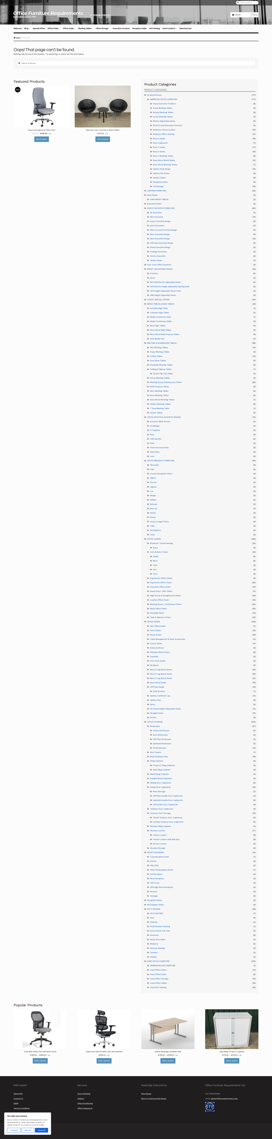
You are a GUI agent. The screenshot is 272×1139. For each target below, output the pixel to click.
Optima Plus (155, 700)
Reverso (153, 892)
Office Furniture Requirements (48, 13)
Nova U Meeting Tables (163, 156)
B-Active (154, 273)
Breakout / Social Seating (161, 543)
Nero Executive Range (160, 234)
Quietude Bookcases (162, 744)
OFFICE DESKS (153, 622)
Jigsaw (153, 487)
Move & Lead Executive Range (163, 230)
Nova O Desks (159, 147)
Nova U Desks (159, 152)
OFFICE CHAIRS (154, 539)
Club (152, 469)
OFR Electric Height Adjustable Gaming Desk (169, 286)
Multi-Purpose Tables (159, 387)
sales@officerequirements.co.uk (224, 1099)
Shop (26, 28)
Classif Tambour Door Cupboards (167, 818)
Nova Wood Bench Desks (164, 160)
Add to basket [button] (41, 139)
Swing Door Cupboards (160, 787)
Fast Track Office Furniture (159, 265)
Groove (153, 482)
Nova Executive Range (160, 239)
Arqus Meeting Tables (162, 108)
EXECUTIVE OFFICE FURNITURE (161, 208)
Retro (152, 704)
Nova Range (146, 1094)
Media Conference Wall (160, 317)
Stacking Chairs (157, 613)
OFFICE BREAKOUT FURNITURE (160, 461)
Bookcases (155, 726)
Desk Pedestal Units (159, 757)
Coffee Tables (156, 356)
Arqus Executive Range (160, 221)
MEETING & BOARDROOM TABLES (162, 343)
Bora (152, 434)
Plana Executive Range (160, 247)
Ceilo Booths (156, 439)
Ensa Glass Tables (158, 360)
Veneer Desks (156, 260)
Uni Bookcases (159, 748)
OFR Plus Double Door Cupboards (168, 796)
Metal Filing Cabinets (159, 774)
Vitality (153, 957)
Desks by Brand (157, 648)
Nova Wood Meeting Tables (165, 165)
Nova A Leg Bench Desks (161, 670)
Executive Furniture (121, 28)
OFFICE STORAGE (155, 722)
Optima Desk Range (161, 169)
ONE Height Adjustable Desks (163, 295)
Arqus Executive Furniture (164, 104)
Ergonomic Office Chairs (161, 582)
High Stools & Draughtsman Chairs (165, 596)
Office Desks (68, 28)
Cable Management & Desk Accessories (167, 639)
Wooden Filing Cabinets (160, 826)
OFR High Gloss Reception (161, 887)
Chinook (153, 922)
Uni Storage (158, 186)
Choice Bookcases (161, 730)
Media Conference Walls (161, 321)
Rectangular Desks (155, 905)
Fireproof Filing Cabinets (164, 765)
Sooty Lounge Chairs (159, 522)
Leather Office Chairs (159, 600)
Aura (152, 918)
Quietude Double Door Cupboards (168, 800)
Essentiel (154, 656)
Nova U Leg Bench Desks (161, 678)
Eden (152, 443)
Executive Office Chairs (160, 587)
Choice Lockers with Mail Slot (166, 839)
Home (18, 38)
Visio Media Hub (157, 339)
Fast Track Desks (157, 661)
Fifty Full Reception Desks (161, 870)
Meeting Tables (84, 28)
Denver (153, 861)
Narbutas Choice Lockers (164, 130)
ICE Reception (156, 874)
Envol (152, 278)
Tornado (154, 952)
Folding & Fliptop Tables (160, 369)
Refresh (153, 504)
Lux (151, 491)
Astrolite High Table (159, 308)
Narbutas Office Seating (163, 134)
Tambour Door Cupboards (161, 809)
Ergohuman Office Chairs (161, 578)
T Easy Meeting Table (159, 408)
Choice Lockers (160, 835)
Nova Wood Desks (158, 683)
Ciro (155, 569)
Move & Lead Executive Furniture (167, 125)
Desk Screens (159, 691)
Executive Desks (154, 204)
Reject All (28, 1130)
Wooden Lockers (157, 831)
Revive (153, 513)
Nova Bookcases (160, 735)
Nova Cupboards (160, 143)
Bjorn (155, 561)
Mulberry (154, 944)
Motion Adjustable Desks (164, 121)
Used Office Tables (158, 983)
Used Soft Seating (158, 987)
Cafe (155, 565)
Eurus (155, 548)
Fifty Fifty (154, 865)
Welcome (18, 28)
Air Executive (156, 212)
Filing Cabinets (156, 761)
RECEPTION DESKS (155, 852)
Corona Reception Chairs (161, 474)
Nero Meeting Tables (159, 391)
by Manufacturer (154, 95)
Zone (152, 535)
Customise (14, 1130)
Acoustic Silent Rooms (160, 421)
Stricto (153, 717)
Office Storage (102, 28)
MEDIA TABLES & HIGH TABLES (160, 304)
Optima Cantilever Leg (160, 696)
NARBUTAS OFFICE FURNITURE (163, 99)
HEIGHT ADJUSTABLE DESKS (159, 269)
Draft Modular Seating (160, 926)
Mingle (153, 495)
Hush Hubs (154, 452)
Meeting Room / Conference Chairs (165, 604)
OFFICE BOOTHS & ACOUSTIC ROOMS (164, 417)
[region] (27, 1123)
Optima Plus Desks (161, 173)
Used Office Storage (159, 979)
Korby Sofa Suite (157, 939)
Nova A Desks (159, 138)
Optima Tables (159, 178)
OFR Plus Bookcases (162, 739)
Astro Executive (157, 226)
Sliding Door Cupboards (160, 783)
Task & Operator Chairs (160, 617)
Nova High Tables (157, 326)
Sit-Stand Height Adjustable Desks (165, 709)
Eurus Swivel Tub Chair (160, 931)
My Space (154, 665)
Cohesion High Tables (159, 313)
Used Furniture (168, 28)
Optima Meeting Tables (160, 404)
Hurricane (154, 935)
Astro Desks (155, 630)
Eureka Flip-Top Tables (163, 374)
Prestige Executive (158, 252)
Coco (155, 574)
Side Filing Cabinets (161, 770)
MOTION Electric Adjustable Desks (165, 282)
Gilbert (153, 478)
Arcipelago (155, 426)
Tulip (152, 526)
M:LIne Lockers (159, 844)
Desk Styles (152, 195)
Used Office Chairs (158, 970)
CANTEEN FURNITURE (156, 191)
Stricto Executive (158, 256)
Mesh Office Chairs (158, 609)
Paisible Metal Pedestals (161, 778)
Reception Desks (139, 28)
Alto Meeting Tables (159, 347)
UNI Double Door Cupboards (165, 804)
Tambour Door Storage (160, 813)
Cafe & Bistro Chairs (159, 552)
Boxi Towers (155, 752)
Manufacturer (185, 28)
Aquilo (156, 556)
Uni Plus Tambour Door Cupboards (168, 822)
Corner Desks (156, 643)
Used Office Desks (158, 974)
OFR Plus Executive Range (161, 243)
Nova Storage (159, 791)
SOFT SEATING (153, 909)
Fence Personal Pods (159, 448)
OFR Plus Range (157, 687)
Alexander (154, 465)
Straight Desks (156, 713)
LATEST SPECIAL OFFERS (158, 300)
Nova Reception (157, 878)
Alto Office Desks (158, 626)
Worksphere (155, 530)
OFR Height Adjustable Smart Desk (165, 291)
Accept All (41, 1130)
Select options (40, 1061)
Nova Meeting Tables (159, 395)
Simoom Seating (157, 948)
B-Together (155, 430)
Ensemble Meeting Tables (161, 365)
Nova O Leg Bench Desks (161, 674)
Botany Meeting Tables (163, 112)
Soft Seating (154, 28)
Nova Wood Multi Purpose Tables (164, 334)
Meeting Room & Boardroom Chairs (166, 382)
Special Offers (39, 28)
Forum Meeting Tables (163, 117)
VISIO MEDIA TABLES (159, 199)
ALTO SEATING (156, 913)
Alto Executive (156, 217)
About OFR (18, 1094)
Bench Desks (155, 635)
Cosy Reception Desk (159, 857)
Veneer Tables (156, 413)
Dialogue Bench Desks (160, 652)
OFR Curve (154, 883)
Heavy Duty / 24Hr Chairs (161, 591)
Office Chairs (53, 28)
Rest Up (153, 508)
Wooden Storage (157, 848)
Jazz (152, 456)
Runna (153, 517)
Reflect (153, 500)
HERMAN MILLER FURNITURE (162, 966)
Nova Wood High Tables (160, 330)
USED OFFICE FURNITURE (158, 961)
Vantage (153, 896)
